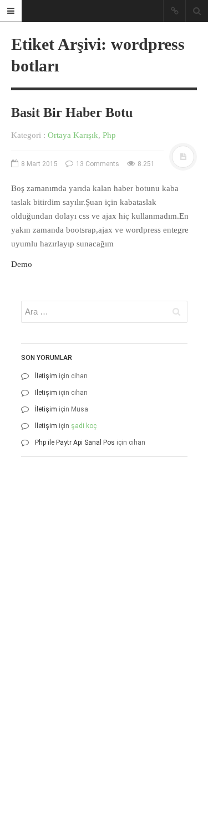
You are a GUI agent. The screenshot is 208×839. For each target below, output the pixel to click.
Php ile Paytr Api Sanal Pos (75, 442)
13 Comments (96, 164)
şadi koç (84, 426)
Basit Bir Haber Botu (72, 112)
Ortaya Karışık (73, 135)
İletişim (46, 376)
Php (109, 135)
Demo (21, 264)
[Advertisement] (104, 569)
